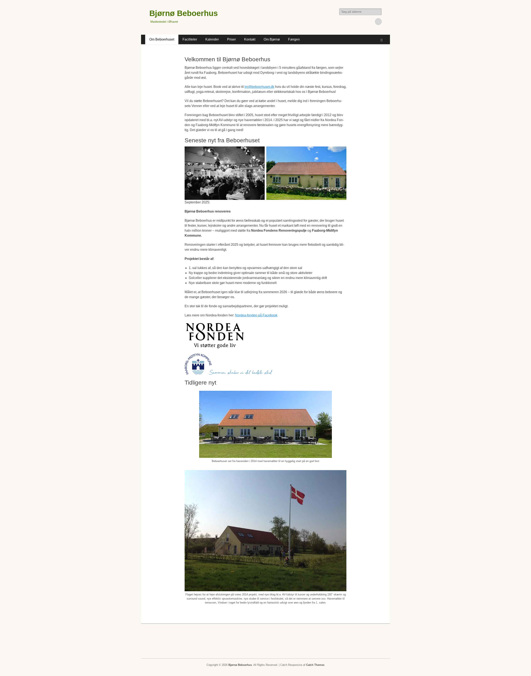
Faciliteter (190, 39)
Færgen (294, 39)
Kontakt (249, 39)
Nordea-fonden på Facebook (256, 315)
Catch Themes (315, 664)
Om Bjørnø (272, 39)
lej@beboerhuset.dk (259, 86)
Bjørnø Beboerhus (183, 13)
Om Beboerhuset (161, 39)
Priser (231, 39)
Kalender (212, 39)
